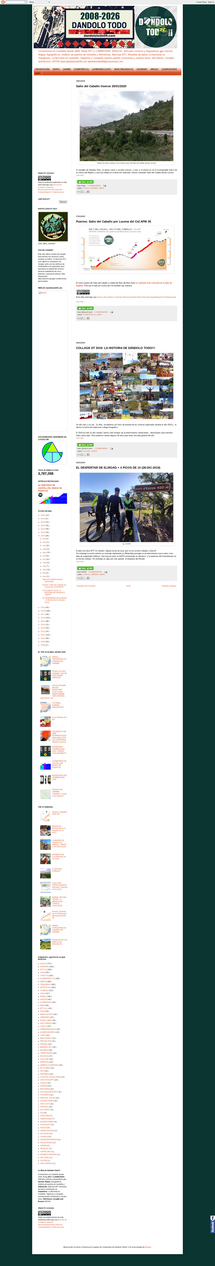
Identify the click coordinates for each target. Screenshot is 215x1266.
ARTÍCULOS (45, 987)
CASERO (44, 990)
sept (45, 549)
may (45, 563)
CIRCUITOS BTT (47, 1080)
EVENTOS (44, 1062)
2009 (43, 642)
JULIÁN (43, 1160)
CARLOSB (44, 1116)
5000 (42, 1011)
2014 (43, 625)
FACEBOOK (142, 69)
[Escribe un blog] (81, 191)
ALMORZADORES (169, 69)
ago (44, 552)
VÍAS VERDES (46, 1163)
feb (44, 573)
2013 (43, 628)
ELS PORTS (45, 1110)
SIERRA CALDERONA (49, 1065)
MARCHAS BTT (46, 1014)
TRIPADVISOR (46, 1053)
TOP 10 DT (44, 1104)
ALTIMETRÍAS (46, 1002)
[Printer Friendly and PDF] (85, 183)
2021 (43, 532)
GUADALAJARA (47, 1101)
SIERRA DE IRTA (47, 1131)
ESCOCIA (44, 1056)
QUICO (99, 314)
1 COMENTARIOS (94, 186)
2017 (43, 614)
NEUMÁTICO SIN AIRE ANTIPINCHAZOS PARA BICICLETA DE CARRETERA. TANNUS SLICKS (59, 737)
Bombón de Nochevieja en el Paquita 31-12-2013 (59, 829)
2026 (43, 515)
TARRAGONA (45, 1119)
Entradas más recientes (86, 586)
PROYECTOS (46, 1041)
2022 (43, 529)
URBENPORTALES (48, 1029)
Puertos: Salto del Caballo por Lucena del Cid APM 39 (54, 586)
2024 (43, 522)
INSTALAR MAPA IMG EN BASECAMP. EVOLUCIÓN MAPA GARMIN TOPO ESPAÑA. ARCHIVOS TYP (53, 691)
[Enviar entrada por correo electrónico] (104, 186)
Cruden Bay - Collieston (57, 870)
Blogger (148, 1247)
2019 (43, 607)
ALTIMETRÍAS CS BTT (101, 69)
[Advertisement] (129, 205)
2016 (43, 618)
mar (44, 570)
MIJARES (94, 188)
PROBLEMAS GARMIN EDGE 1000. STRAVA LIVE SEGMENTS (59, 750)
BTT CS (43, 970)
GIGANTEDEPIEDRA (48, 1140)
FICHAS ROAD (46, 1143)
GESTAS (44, 999)
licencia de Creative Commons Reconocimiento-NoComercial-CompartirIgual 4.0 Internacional (136, 297)
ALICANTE (44, 1134)
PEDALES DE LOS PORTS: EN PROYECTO (59, 942)
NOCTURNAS (46, 1023)
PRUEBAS (44, 1074)
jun (44, 559)
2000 (42, 993)
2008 (43, 645)
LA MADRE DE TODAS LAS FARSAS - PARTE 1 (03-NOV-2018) (59, 843)
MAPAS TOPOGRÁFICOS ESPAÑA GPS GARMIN (59, 660)
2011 (43, 635)
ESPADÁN (95, 574)
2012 (43, 631)
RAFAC (102, 574)
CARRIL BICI (45, 1152)
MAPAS (56, 69)
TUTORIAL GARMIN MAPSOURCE (58, 705)
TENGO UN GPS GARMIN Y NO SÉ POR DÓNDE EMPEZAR (59, 674)
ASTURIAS (44, 1095)
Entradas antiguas (169, 586)
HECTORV (44, 1158)
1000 (42, 972)
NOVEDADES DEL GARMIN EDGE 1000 (59, 777)
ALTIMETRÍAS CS (81, 69)
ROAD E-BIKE (46, 1020)
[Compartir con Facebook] (88, 191)
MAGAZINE (45, 1089)
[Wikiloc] (43, 293)
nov (44, 542)
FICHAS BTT (45, 1125)
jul (44, 556)
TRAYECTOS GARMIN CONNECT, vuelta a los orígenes (59, 793)
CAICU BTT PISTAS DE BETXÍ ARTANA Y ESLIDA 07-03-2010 (59, 886)
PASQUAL (44, 1148)
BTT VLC (44, 1008)
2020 (43, 536)
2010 (43, 638)
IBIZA (38, 73)
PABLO (101, 188)
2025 (43, 519)
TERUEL (44, 1044)
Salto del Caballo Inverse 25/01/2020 (52, 580)
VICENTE (44, 1107)
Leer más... (80, 175)
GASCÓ (43, 1128)
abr (44, 566)
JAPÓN (43, 1146)
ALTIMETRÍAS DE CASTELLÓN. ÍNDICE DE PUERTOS (50, 488)
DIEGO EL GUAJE (47, 1098)
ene (44, 576)
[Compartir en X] (85, 191)
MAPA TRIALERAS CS (124, 69)
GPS (42, 1071)
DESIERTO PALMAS (48, 1154)
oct (44, 546)
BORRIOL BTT (46, 1047)
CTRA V (43, 1026)
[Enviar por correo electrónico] (78, 191)
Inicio (129, 586)
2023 (43, 526)
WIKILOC (154, 69)
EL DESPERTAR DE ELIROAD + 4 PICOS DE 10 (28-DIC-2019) (54, 600)
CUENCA (44, 1137)
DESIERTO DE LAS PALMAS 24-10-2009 (59, 857)
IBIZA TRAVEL (46, 1038)
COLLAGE (87, 451)
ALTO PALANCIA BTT (49, 1092)
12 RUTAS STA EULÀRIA (50, 1077)
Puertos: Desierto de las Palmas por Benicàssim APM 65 (59, 914)
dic (44, 539)
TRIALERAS (45, 984)
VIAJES (43, 1083)
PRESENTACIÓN (42, 69)
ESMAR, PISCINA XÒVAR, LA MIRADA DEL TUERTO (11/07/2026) (59, 901)
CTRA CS (86, 188)
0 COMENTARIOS (101, 312)
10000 (43, 1035)
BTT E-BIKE (45, 1068)
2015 (43, 621)
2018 (43, 611)
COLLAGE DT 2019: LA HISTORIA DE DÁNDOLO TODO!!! (53, 592)
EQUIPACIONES (47, 1122)
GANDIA (43, 1086)
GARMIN (66, 69)
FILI (42, 1113)
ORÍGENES (45, 1017)
